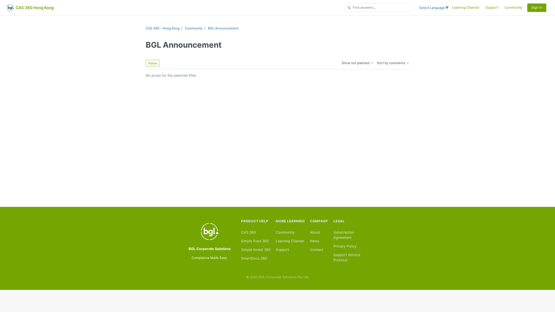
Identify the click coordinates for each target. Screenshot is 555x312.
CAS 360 (248, 232)
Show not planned (356, 63)
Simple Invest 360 (256, 249)
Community (513, 7)
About (315, 232)
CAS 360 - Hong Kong (163, 28)
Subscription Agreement (343, 235)
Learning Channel (465, 7)
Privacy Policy (345, 246)
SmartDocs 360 (254, 258)
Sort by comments (391, 63)
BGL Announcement (223, 28)
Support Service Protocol (346, 257)
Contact (316, 249)
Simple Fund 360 (255, 241)
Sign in (536, 7)
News (314, 241)
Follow (152, 63)
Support (492, 7)
